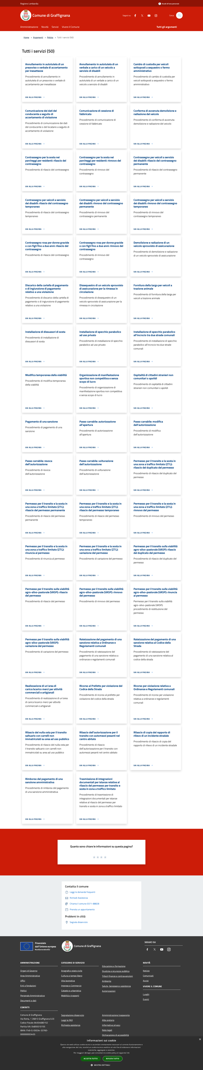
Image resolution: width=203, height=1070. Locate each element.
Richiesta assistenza (70, 1025)
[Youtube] (148, 15)
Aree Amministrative (30, 975)
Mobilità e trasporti (70, 995)
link (128, 1053)
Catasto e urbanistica (71, 990)
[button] (101, 1065)
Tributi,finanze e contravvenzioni (117, 976)
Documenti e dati (28, 1000)
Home (26, 37)
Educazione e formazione (113, 966)
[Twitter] (141, 15)
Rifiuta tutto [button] (112, 1058)
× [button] (200, 1039)
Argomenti (38, 37)
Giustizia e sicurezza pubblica (115, 971)
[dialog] (101, 1053)
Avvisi (146, 980)
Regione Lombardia (29, 3)
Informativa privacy (111, 1025)
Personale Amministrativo (32, 995)
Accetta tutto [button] (91, 1058)
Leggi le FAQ (67, 1020)
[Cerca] (179, 15)
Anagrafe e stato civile (71, 970)
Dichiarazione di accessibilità (115, 1035)
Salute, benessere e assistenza (116, 986)
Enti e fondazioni (28, 985)
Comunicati (148, 975)
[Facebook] (134, 15)
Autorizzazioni (108, 991)
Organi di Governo (28, 970)
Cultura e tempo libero (71, 975)
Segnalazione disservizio (72, 1015)
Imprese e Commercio (71, 985)
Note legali (107, 1030)
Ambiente (106, 981)
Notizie (146, 970)
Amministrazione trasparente (116, 1015)
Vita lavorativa (68, 980)
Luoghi (146, 994)
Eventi (146, 999)
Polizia (50, 37)
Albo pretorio (108, 1020)
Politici (23, 990)
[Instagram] (155, 15)
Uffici (22, 980)
